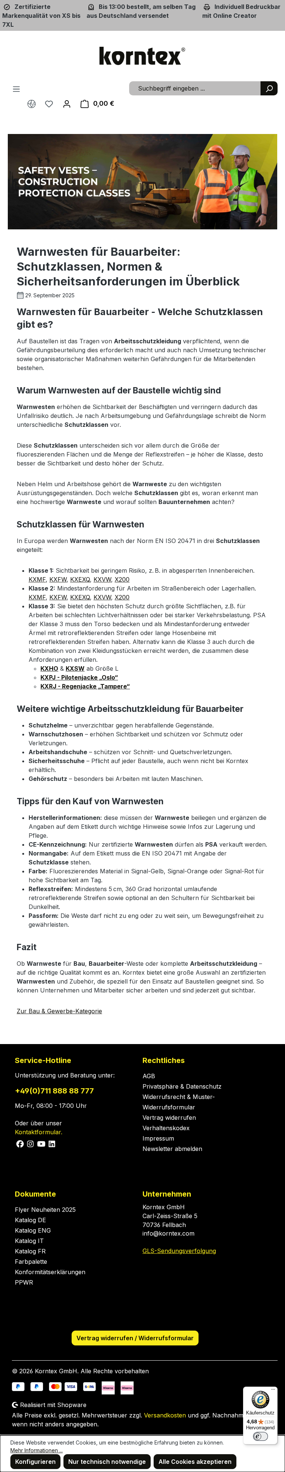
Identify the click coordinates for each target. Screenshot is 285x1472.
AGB (148, 1076)
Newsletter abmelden (172, 1148)
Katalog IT (29, 1240)
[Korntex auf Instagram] (31, 1143)
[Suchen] (269, 88)
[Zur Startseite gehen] (142, 56)
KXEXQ (80, 579)
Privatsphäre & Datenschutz (182, 1086)
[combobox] (195, 88)
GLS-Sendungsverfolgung (179, 1251)
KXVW (102, 579)
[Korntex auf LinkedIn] (51, 1143)
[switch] (260, 1436)
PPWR (24, 1282)
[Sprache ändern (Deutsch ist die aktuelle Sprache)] (31, 103)
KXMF (37, 579)
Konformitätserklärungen (50, 1272)
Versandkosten (165, 1415)
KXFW (57, 579)
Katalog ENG (33, 1230)
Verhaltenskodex (166, 1128)
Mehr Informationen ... (36, 1450)
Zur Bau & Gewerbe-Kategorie (59, 1011)
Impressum (158, 1138)
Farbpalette (31, 1261)
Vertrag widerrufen (169, 1117)
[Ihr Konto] (67, 103)
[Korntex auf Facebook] (20, 1143)
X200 (122, 579)
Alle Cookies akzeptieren (195, 1461)
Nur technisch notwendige (107, 1461)
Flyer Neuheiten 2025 (45, 1209)
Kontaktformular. (38, 1132)
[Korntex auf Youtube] (42, 1143)
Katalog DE (30, 1220)
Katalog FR (30, 1251)
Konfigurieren (35, 1461)
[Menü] (16, 88)
